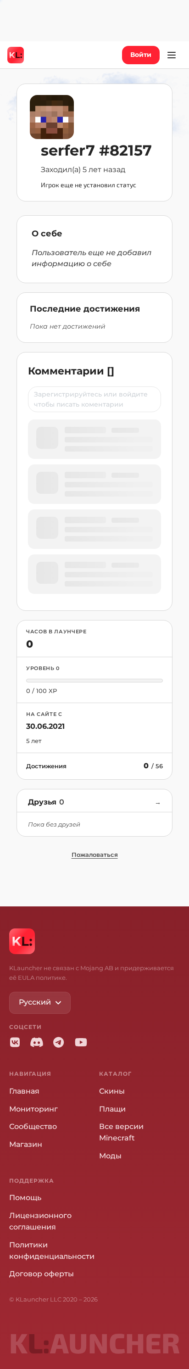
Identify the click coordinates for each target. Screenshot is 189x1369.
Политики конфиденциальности (51, 1250)
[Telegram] (59, 1042)
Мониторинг (33, 1109)
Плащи (112, 1109)
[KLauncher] (15, 55)
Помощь (25, 1197)
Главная (24, 1091)
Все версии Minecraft (121, 1132)
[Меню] (171, 55)
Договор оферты (41, 1273)
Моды (110, 1155)
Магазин (25, 1144)
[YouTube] (81, 1042)
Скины (112, 1091)
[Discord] (37, 1042)
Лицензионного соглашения (40, 1221)
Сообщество (33, 1126)
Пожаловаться (95, 854)
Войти (140, 54)
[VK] (15, 1042)
